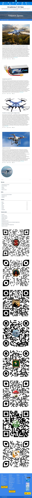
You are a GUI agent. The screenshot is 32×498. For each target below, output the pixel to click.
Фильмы (3, 187)
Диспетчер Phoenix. (4, 215)
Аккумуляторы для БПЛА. (7, 79)
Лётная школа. (4, 219)
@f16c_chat (10, 487)
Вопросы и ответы (4, 189)
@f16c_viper (13, 478)
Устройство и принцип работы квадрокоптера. (11, 112)
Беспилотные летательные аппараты (7, 194)
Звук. (2, 204)
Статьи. (3, 208)
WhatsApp (5, 2)
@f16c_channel (11, 485)
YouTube (15, 2)
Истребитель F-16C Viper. (15, 7)
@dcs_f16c (13, 479)
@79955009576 (11, 477)
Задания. (3, 203)
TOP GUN (3, 188)
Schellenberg (9, 58)
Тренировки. (3, 209)
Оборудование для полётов (5, 184)
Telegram (10, 2)
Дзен (23, 2)
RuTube (19, 2)
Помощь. (18, 481)
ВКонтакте (28, 2)
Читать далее (16, 57)
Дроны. (14, 58)
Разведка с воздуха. (4, 218)
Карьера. (3, 205)
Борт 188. (3, 214)
